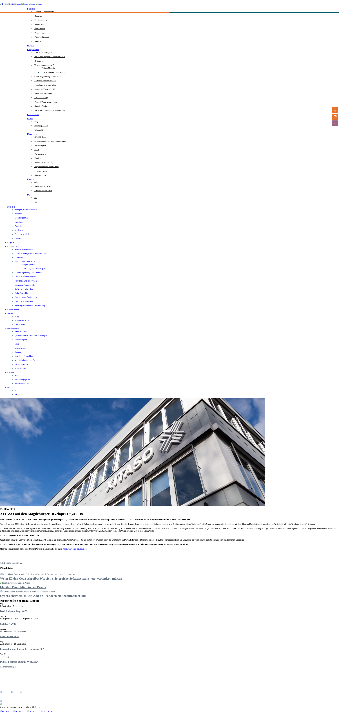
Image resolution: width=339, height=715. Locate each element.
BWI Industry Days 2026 (13, 611)
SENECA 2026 (8, 623)
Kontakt (3, 681)
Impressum (4, 684)
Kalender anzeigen (8, 667)
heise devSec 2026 (9, 636)
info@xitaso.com (17, 704)
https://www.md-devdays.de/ (75, 549)
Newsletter (4, 690)
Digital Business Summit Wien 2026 (19, 661)
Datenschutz (5, 687)
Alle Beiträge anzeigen (9, 563)
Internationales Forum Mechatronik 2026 (22, 649)
